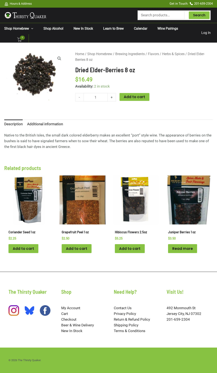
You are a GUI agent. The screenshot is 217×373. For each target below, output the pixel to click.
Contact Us (123, 308)
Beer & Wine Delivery (77, 325)
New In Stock (71, 331)
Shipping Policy (126, 325)
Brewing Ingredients (130, 54)
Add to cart (134, 96)
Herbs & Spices (173, 54)
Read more (182, 248)
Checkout (69, 319)
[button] (31, 28)
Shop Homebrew (99, 54)
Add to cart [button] (23, 248)
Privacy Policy (125, 314)
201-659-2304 (203, 4)
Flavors (153, 54)
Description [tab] (13, 124)
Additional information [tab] (45, 124)
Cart (64, 314)
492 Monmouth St (181, 308)
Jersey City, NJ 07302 (184, 314)
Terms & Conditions (129, 331)
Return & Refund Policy (132, 319)
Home (79, 54)
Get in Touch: (179, 4)
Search (199, 15)
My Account (70, 308)
